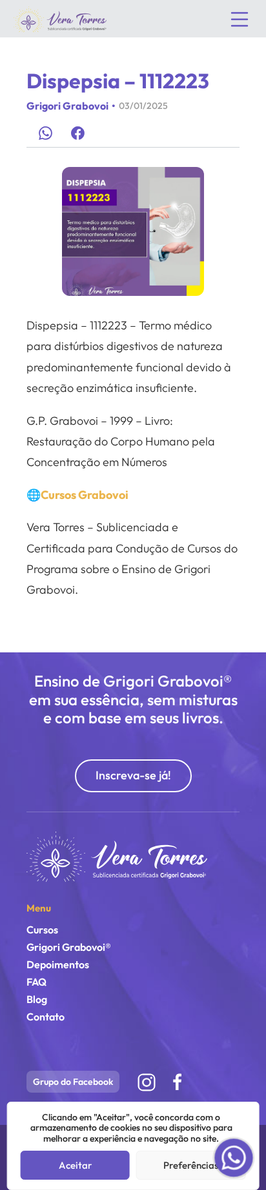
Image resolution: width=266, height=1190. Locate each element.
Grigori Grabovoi (67, 105)
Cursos (42, 929)
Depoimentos (57, 964)
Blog (36, 999)
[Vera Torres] (116, 855)
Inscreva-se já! (133, 775)
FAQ (36, 981)
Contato (45, 1016)
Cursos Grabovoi (84, 494)
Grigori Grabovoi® (68, 947)
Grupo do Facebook (73, 1082)
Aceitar (75, 1165)
